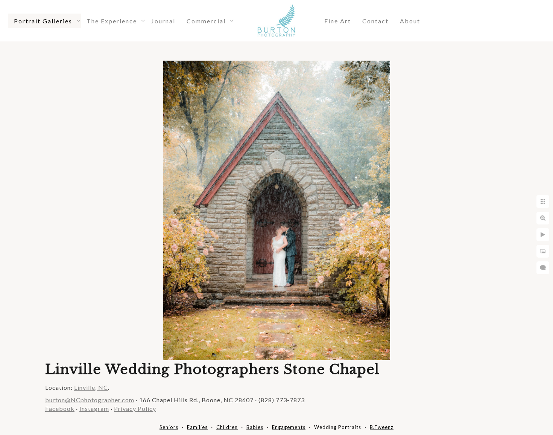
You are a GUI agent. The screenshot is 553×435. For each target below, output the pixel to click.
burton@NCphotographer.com (89, 399)
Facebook (59, 408)
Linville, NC (91, 387)
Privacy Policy (135, 408)
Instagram (94, 408)
